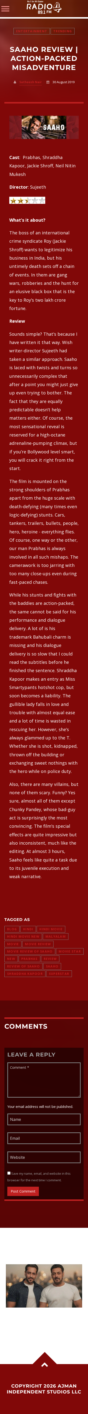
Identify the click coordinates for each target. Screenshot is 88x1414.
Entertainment (31, 31)
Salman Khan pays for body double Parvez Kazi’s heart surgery (39, 1320)
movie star (70, 951)
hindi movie (51, 929)
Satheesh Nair (30, 82)
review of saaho (23, 966)
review (50, 959)
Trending (62, 31)
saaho (52, 966)
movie (13, 944)
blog (12, 929)
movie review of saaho (30, 951)
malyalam (55, 936)
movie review (38, 944)
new (11, 959)
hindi (28, 929)
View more (44, 1286)
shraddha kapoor (25, 974)
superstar (59, 974)
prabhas (29, 959)
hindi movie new (23, 936)
